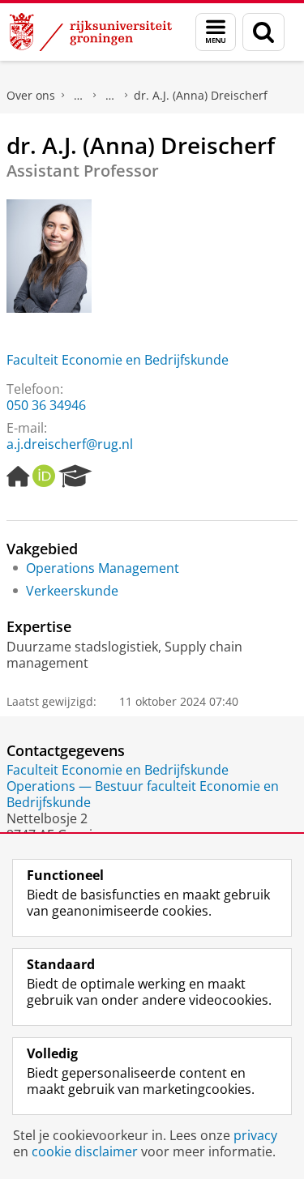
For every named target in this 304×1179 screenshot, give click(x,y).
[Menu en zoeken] (215, 32)
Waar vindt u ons (110, 96)
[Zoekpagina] (263, 32)
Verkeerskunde (72, 591)
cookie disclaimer (85, 1151)
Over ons (30, 95)
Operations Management (102, 568)
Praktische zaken (79, 96)
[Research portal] (75, 476)
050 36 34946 (46, 405)
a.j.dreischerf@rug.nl (69, 444)
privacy (255, 1135)
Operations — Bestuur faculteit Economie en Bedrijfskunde (142, 794)
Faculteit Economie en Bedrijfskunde (117, 360)
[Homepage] (17, 476)
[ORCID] (43, 476)
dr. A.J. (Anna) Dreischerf (201, 95)
